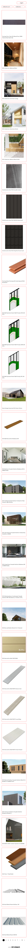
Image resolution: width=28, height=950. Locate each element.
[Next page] (24, 940)
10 (22, 940)
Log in (21, 2)
